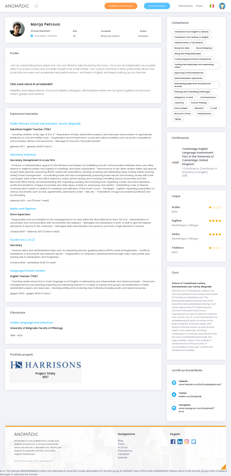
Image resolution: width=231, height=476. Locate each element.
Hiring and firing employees (187, 53)
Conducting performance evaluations (192, 59)
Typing (177, 119)
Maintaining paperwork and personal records (192, 85)
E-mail (214, 108)
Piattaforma (125, 450)
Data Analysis (181, 108)
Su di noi (123, 447)
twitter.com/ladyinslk (190, 396)
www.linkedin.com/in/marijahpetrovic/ (200, 384)
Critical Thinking (198, 102)
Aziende (122, 457)
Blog (120, 440)
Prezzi (121, 444)
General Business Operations (188, 78)
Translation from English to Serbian (191, 31)
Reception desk (181, 48)
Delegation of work (183, 97)
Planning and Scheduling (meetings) (192, 91)
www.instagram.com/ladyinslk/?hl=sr (197, 410)
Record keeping (204, 48)
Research (199, 108)
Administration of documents (188, 42)
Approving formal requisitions (188, 72)
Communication (208, 97)
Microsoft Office (182, 113)
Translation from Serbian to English (191, 37)
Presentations (204, 113)
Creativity (179, 102)
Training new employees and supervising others (194, 66)
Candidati (123, 454)
